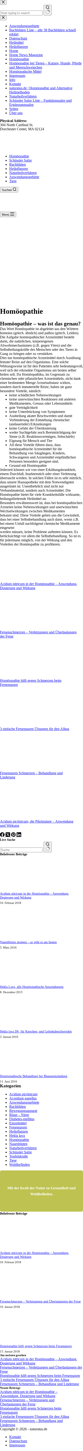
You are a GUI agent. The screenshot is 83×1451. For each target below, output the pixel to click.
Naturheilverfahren (23, 173)
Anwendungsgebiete (24, 177)
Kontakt (15, 1437)
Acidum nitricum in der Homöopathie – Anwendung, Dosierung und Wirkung (28, 1394)
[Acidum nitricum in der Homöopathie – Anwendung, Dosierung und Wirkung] (17, 890)
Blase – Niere (19, 1115)
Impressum (17, 1445)
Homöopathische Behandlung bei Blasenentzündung (33, 1076)
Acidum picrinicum (23, 1094)
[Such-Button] (48, 847)
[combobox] (21, 849)
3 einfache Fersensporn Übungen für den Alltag (34, 729)
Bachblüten (17, 164)
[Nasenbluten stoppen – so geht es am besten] (17, 939)
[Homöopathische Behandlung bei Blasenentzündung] (17, 1073)
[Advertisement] (41, 260)
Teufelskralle (18, 1156)
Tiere (13, 181)
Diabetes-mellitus (21, 1119)
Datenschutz (18, 1441)
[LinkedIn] (19, 836)
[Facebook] (3, 836)
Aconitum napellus (23, 1098)
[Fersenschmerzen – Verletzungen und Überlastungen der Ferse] (17, 1298)
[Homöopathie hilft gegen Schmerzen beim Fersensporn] (17, 1343)
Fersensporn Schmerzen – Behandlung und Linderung (39, 1384)
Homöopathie (19, 156)
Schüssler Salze (20, 160)
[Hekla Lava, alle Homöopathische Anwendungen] (17, 984)
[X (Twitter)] (8, 836)
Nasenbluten (18, 1144)
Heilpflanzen (18, 169)
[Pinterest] (14, 836)
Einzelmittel (18, 1123)
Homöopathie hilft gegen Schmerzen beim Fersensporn (36, 1346)
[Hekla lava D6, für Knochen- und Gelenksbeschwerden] (17, 1028)
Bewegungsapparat (23, 1111)
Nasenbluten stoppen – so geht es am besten (28, 942)
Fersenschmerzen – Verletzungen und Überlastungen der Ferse (40, 1301)
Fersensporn (18, 1127)
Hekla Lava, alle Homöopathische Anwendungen (31, 987)
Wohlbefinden (19, 1165)
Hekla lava (17, 1136)
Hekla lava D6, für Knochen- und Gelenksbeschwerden (36, 1031)
